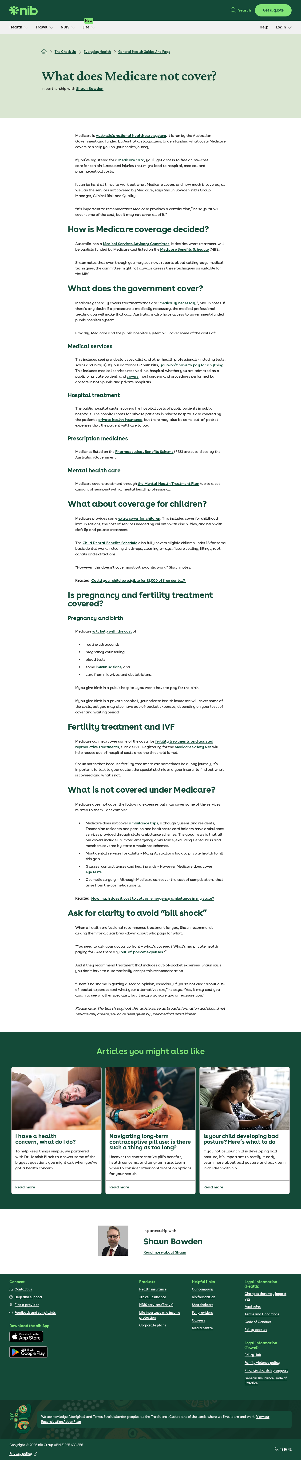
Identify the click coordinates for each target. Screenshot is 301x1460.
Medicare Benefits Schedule (184, 249)
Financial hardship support (266, 1370)
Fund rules (253, 1306)
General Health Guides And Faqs (144, 52)
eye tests (94, 872)
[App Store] (26, 1341)
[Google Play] (28, 1356)
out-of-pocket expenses (142, 952)
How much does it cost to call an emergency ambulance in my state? (152, 898)
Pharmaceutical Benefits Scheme (144, 451)
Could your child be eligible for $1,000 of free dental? (138, 580)
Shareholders (202, 1305)
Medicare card (131, 160)
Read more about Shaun (164, 1252)
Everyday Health (97, 52)
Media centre (202, 1328)
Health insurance (152, 1289)
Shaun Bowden (89, 88)
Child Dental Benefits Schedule (110, 543)
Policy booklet (256, 1330)
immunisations (108, 667)
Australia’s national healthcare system (131, 135)
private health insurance (120, 419)
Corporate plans (152, 1325)
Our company (202, 1289)
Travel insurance (152, 1297)
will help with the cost (112, 631)
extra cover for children (139, 518)
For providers (202, 1312)
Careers (198, 1320)
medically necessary (178, 303)
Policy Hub (253, 1355)
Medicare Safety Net (193, 747)
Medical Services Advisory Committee (136, 243)
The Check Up (65, 52)
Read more (25, 1187)
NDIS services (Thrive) (156, 1305)
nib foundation (203, 1297)
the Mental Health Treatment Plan (168, 483)
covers (133, 376)
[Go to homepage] (23, 10)
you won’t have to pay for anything (191, 365)
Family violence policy (262, 1363)
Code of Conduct (258, 1322)
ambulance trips (143, 823)
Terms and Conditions (262, 1314)
